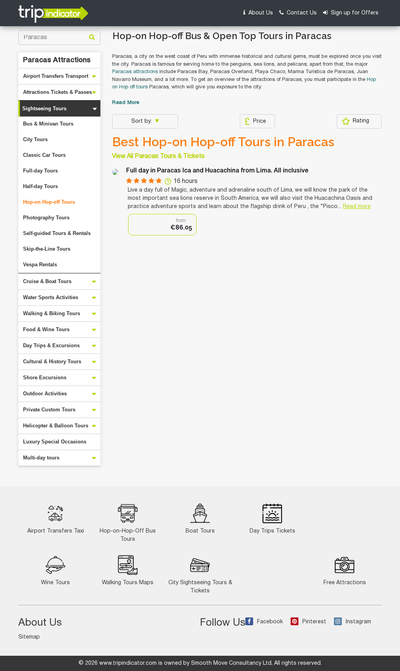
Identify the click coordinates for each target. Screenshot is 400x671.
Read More (125, 102)
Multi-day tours (41, 458)
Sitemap (29, 637)
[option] (162, 224)
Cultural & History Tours (52, 361)
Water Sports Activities (50, 297)
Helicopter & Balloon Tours (55, 426)
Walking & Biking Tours (51, 313)
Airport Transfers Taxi (55, 531)
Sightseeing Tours (44, 108)
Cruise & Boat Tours (47, 281)
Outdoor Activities (45, 393)
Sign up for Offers (354, 13)
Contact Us (301, 13)
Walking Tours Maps (128, 582)
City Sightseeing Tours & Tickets (200, 587)
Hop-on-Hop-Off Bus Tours (128, 535)
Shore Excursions (44, 377)
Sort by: (142, 121)
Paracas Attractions (57, 60)
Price (259, 121)
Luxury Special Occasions (54, 442)
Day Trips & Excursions (51, 345)
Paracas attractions (135, 72)
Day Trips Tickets (272, 531)
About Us (260, 13)
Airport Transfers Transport (55, 76)
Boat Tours (200, 531)
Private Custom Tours (49, 410)
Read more (357, 206)
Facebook (270, 621)
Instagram (358, 621)
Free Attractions (344, 582)
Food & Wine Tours (46, 329)
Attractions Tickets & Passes (57, 92)
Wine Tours (55, 582)
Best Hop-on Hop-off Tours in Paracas (223, 142)
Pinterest (314, 621)
